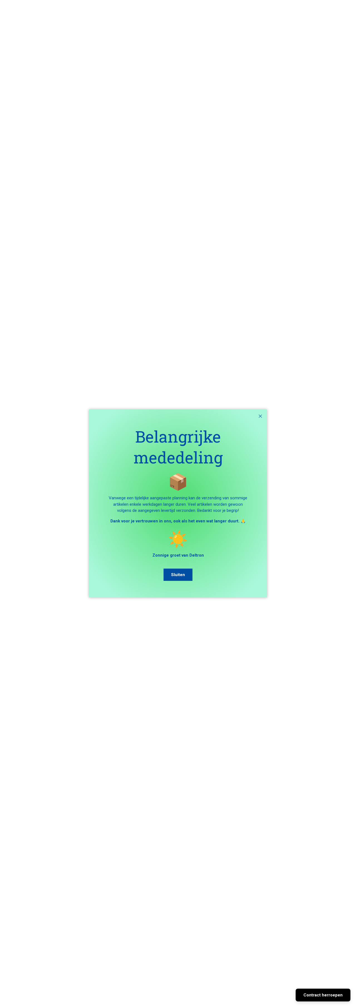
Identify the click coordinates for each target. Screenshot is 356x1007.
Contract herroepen (323, 995)
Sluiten (178, 574)
